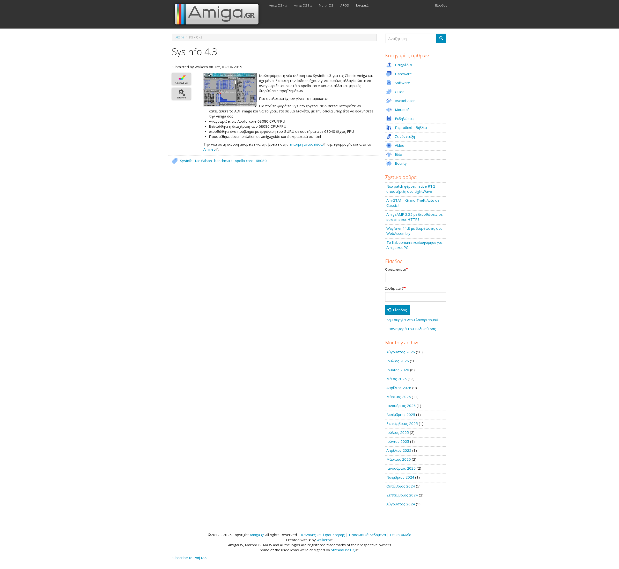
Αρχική (180, 37)
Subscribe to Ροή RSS (189, 557)
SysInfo (186, 160)
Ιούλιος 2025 (397, 432)
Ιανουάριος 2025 (401, 468)
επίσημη (306, 144)
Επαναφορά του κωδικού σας (411, 328)
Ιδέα (398, 154)
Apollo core (244, 160)
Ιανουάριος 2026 (401, 405)
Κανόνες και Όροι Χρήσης (323, 534)
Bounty (401, 163)
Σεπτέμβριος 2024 (402, 495)
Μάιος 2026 (396, 378)
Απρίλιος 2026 (398, 387)
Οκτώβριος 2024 (400, 486)
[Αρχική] (218, 14)
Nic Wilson (203, 160)
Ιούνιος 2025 (397, 441)
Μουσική (402, 109)
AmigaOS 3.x (303, 5)
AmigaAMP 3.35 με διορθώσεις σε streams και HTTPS (414, 217)
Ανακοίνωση (405, 100)
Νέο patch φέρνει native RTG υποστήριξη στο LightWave (410, 189)
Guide (400, 91)
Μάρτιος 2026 (398, 396)
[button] (230, 89)
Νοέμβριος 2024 (400, 477)
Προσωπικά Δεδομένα (367, 534)
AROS (344, 5)
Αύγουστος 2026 (400, 351)
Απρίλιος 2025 (398, 450)
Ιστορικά (362, 5)
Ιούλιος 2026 (397, 360)
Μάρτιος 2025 (398, 459)
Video (399, 145)
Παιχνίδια (403, 64)
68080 (261, 160)
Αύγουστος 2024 (400, 504)
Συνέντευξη (405, 136)
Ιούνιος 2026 (397, 369)
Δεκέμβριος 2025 (400, 414)
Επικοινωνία (400, 534)
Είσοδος (441, 5)
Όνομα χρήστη (395, 270)
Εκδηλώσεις (404, 118)
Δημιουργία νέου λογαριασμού (412, 319)
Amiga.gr (257, 534)
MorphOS (326, 5)
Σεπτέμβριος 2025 (402, 423)
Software (181, 97)
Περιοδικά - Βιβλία (411, 127)
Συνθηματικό (394, 289)
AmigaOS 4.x (278, 5)
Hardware (403, 73)
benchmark (223, 160)
